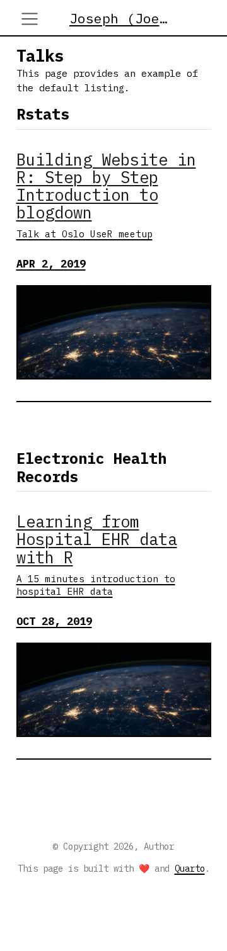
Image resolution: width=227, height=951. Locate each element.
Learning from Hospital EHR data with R (96, 539)
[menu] (29, 19)
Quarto (190, 868)
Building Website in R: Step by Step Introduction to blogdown (106, 186)
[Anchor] (79, 113)
